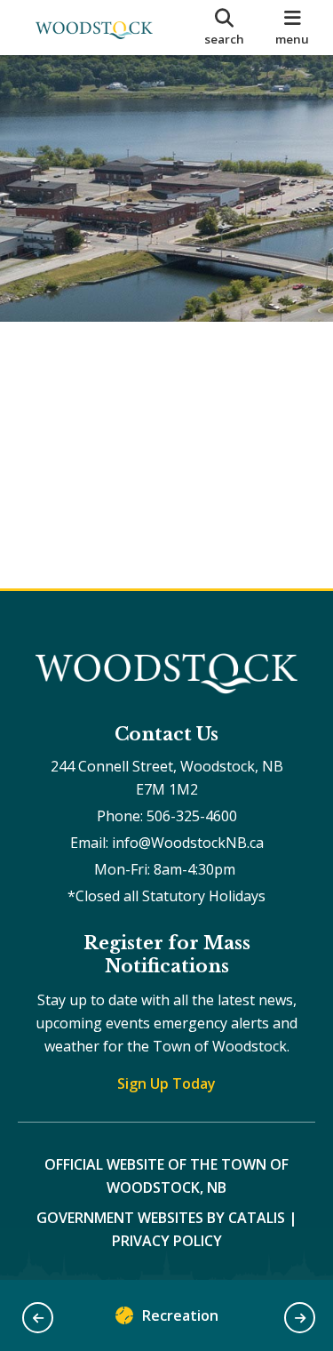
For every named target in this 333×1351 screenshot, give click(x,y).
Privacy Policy (167, 1241)
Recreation (180, 1315)
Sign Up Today (166, 1083)
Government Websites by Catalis (160, 1217)
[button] (37, 1317)
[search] (224, 27)
